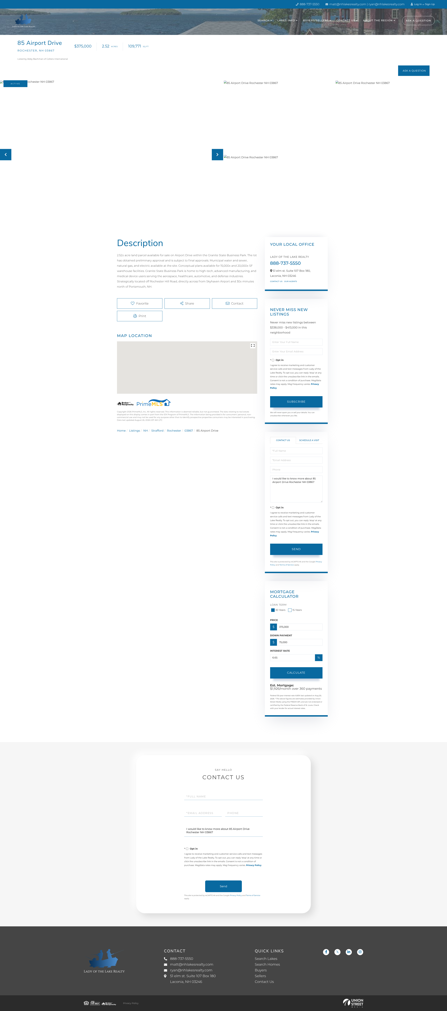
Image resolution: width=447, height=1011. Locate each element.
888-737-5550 (309, 4)
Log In (417, 4)
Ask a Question (418, 20)
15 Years (297, 610)
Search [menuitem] (264, 20)
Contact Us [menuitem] (345, 20)
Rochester (174, 430)
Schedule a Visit (309, 440)
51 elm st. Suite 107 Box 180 (193, 979)
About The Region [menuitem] (378, 20)
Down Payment (281, 635)
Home (121, 430)
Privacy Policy (253, 865)
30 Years (280, 610)
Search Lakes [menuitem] (266, 959)
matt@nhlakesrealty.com (191, 964)
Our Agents (290, 281)
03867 (189, 430)
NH (145, 430)
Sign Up (430, 4)
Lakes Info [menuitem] (286, 20)
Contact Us (276, 281)
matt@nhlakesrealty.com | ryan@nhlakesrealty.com (367, 4)
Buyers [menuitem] (261, 970)
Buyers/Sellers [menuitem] (316, 20)
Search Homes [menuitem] (267, 964)
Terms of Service (287, 565)
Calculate (296, 672)
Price (274, 620)
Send (296, 549)
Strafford (157, 430)
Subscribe (296, 401)
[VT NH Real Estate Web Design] (353, 1003)
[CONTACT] (414, 70)
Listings (134, 430)
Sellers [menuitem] (260, 976)
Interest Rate (280, 650)
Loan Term (278, 604)
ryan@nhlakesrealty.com (191, 970)
